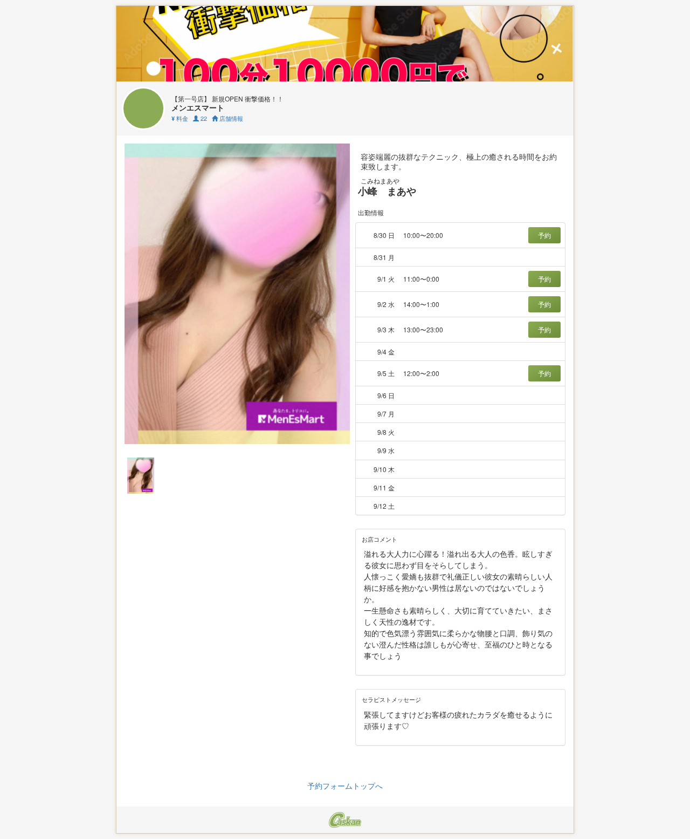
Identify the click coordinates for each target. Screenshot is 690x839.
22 (203, 118)
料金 (179, 118)
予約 (544, 235)
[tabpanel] (237, 294)
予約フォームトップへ (345, 785)
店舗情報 (230, 118)
